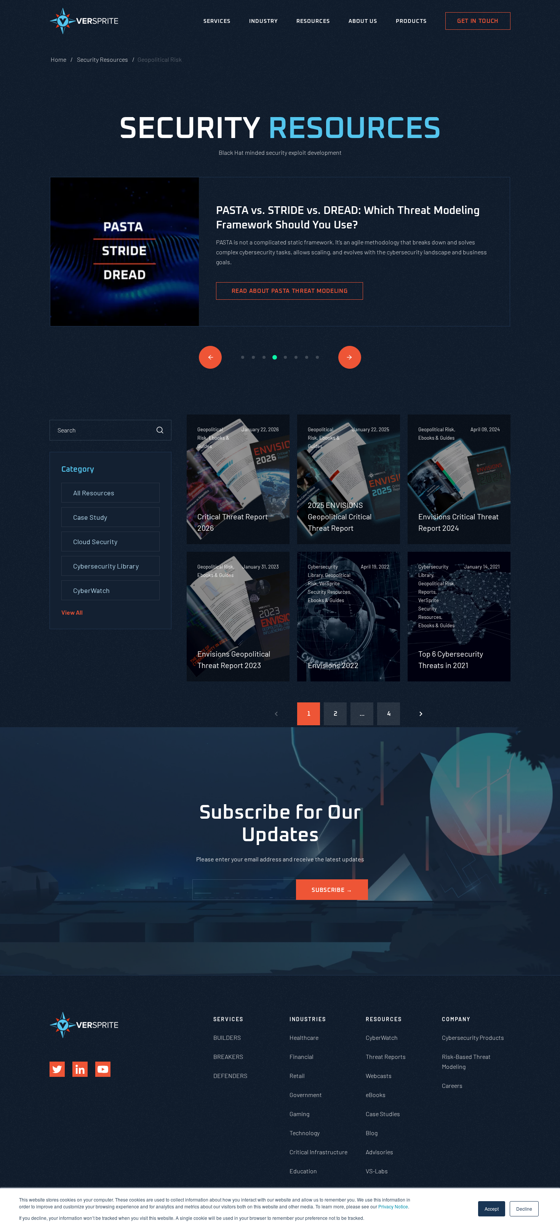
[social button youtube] (102, 1069)
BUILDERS (227, 1037)
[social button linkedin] (80, 1069)
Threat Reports (386, 1056)
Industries (308, 1019)
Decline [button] (524, 1208)
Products (411, 21)
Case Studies (383, 1113)
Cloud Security (95, 541)
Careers (452, 1085)
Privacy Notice (393, 1206)
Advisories (379, 1151)
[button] (210, 357)
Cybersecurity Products (473, 1037)
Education (303, 1170)
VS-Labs (377, 1170)
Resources (313, 21)
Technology (305, 1132)
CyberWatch (91, 590)
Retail (297, 1075)
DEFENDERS (230, 1075)
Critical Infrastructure (318, 1151)
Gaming (299, 1113)
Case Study (90, 517)
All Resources (93, 492)
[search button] (160, 430)
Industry (263, 21)
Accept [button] (492, 1208)
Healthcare (304, 1037)
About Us (363, 21)
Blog (372, 1132)
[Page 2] (421, 713)
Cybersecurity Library (106, 566)
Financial (302, 1056)
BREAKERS (228, 1056)
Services (216, 21)
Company (456, 1019)
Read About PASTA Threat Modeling (290, 291)
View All (72, 612)
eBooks (376, 1094)
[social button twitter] (57, 1069)
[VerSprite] (84, 22)
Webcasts (379, 1075)
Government (306, 1094)
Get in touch (478, 21)
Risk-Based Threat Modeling (466, 1061)
